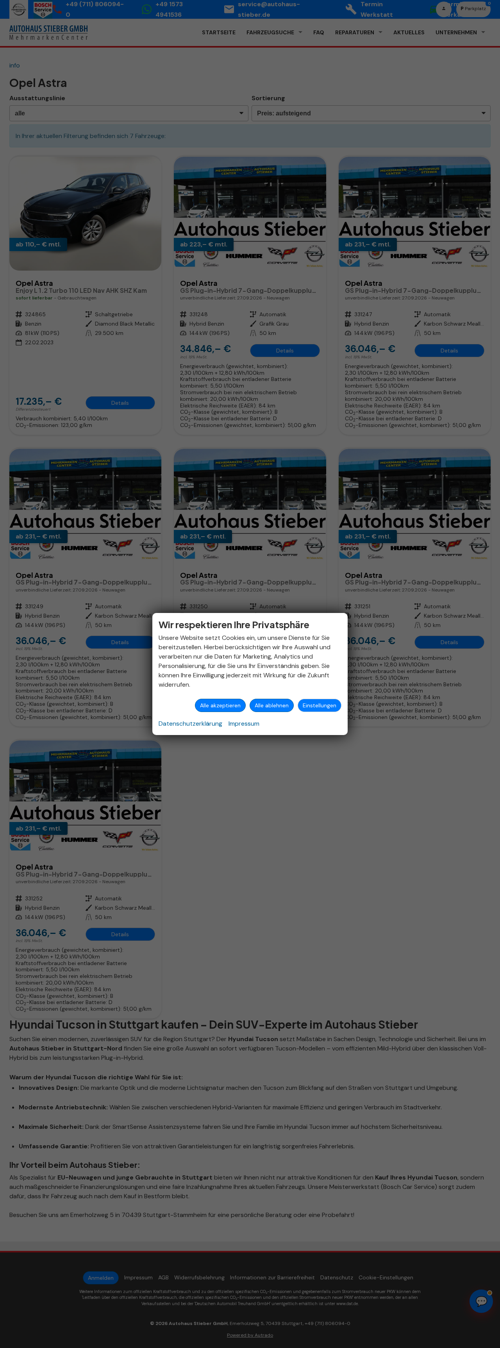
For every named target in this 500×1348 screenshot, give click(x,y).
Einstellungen (319, 705)
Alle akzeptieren (220, 705)
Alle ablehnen (272, 705)
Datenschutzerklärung (190, 723)
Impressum (244, 723)
